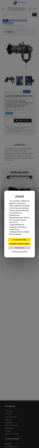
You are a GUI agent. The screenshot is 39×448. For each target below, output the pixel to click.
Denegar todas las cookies (19, 244)
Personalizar (19, 248)
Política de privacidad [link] (19, 252)
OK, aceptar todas (19, 240)
